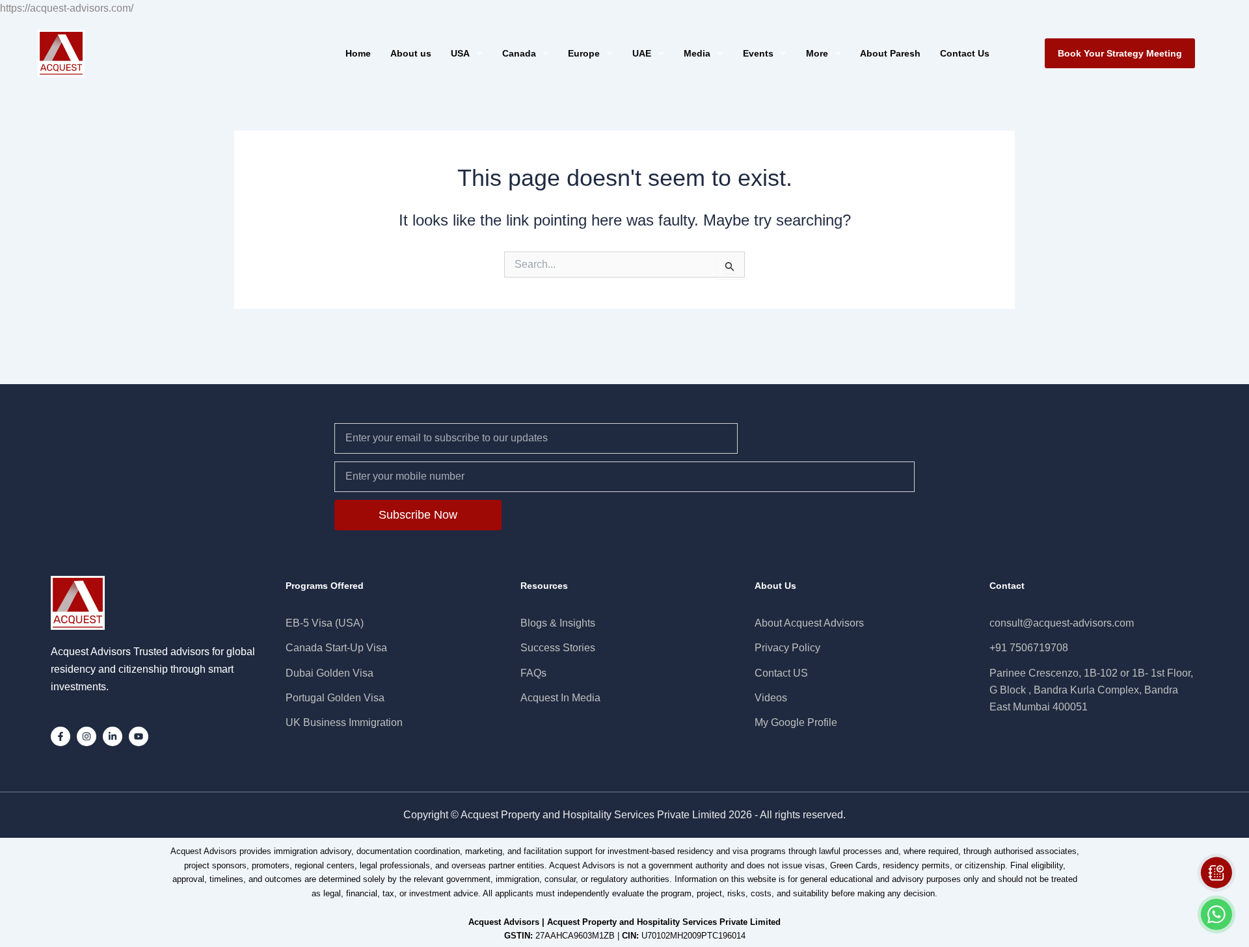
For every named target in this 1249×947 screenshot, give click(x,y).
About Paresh (890, 53)
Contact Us (964, 53)
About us (410, 53)
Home (358, 53)
